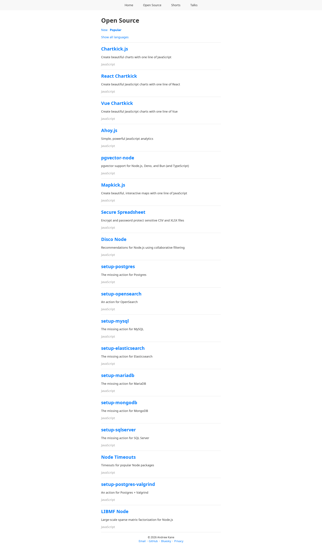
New (104, 30)
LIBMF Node (114, 511)
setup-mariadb (117, 375)
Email (142, 541)
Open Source (152, 5)
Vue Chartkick (117, 103)
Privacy (178, 541)
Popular (115, 30)
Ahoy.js (109, 130)
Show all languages (115, 37)
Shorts (175, 5)
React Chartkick (119, 76)
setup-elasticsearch (123, 348)
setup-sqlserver (118, 430)
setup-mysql (115, 321)
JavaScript (108, 64)
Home (129, 5)
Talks (194, 5)
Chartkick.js (114, 49)
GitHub (153, 541)
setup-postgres (118, 266)
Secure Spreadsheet (123, 212)
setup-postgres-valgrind (128, 484)
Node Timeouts (118, 457)
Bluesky (166, 541)
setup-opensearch (121, 294)
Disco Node (113, 239)
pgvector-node (117, 158)
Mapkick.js (113, 185)
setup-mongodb (119, 402)
